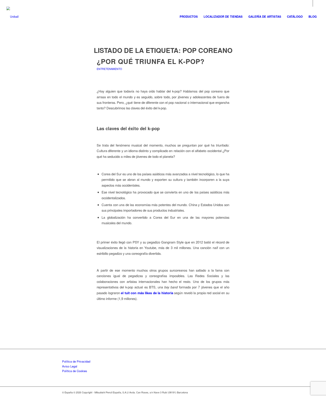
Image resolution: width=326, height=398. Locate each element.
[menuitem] (189, 17)
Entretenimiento (109, 69)
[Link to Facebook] (316, 3)
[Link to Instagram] (309, 3)
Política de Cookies (74, 371)
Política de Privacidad (76, 361)
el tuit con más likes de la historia (147, 292)
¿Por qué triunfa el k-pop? (152, 61)
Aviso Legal (69, 366)
